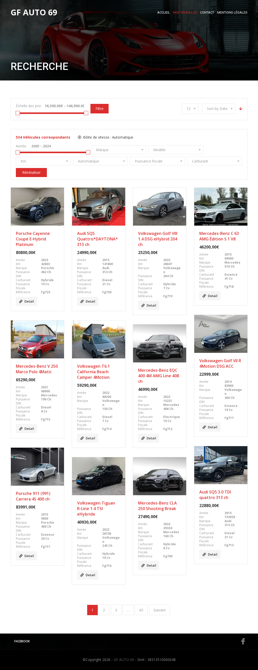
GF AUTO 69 (124, 659)
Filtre (99, 108)
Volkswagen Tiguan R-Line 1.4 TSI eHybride (96, 508)
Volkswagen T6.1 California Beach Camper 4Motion (93, 371)
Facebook (22, 641)
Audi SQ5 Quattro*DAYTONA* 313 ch (97, 239)
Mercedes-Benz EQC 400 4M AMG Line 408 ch (158, 375)
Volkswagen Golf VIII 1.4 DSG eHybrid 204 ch (157, 239)
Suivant (159, 609)
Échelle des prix (28, 105)
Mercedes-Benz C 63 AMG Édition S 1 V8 (219, 236)
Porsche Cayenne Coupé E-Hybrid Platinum (33, 239)
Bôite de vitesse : (107, 137)
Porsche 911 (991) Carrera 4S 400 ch (33, 496)
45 (141, 609)
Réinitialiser (31, 172)
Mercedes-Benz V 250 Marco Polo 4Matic (37, 368)
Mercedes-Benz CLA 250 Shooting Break (157, 505)
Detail (29, 301)
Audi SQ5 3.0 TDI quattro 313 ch (215, 494)
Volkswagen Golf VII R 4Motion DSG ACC (220, 363)
